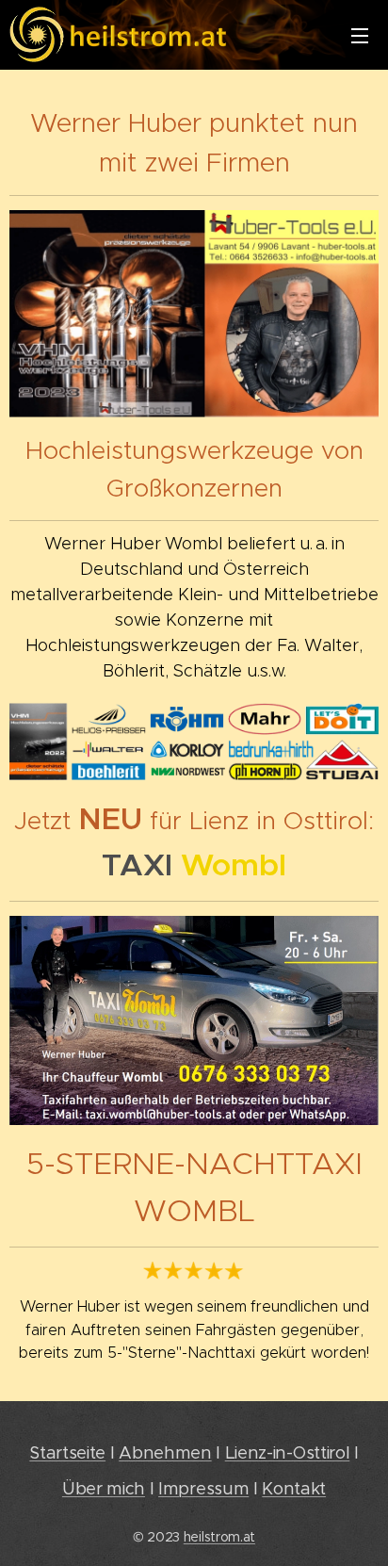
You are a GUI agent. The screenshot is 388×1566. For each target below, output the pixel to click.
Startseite (67, 1452)
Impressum (203, 1488)
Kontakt (294, 1488)
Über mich (103, 1488)
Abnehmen (165, 1452)
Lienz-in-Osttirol (287, 1452)
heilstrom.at (219, 1536)
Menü (360, 35)
